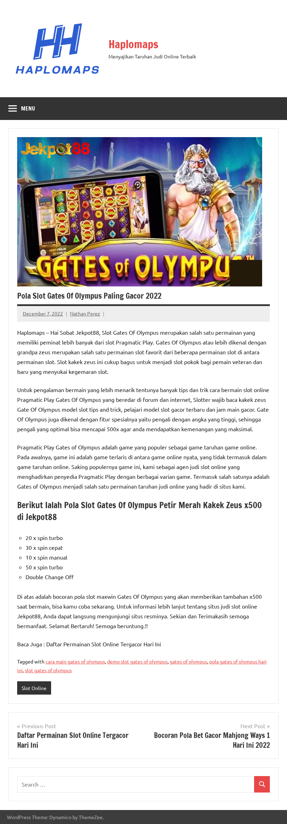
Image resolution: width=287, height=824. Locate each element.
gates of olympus (188, 661)
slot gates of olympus (48, 670)
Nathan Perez (85, 313)
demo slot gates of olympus (137, 661)
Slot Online (34, 688)
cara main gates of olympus (75, 661)
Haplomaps (133, 44)
